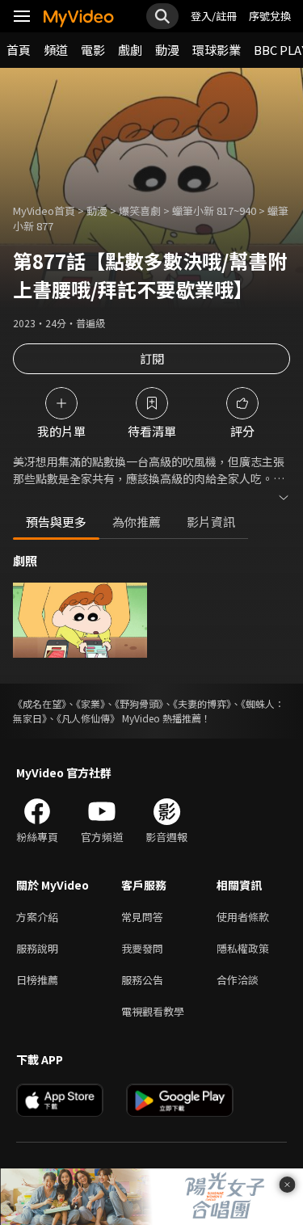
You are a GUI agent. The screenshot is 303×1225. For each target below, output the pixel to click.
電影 (93, 49)
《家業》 (90, 703)
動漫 (167, 49)
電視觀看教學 (152, 1011)
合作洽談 (238, 979)
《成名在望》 (39, 703)
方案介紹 (37, 916)
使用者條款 (243, 916)
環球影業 (216, 49)
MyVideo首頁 (44, 210)
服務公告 (142, 979)
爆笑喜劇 (140, 210)
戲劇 (130, 49)
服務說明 (37, 948)
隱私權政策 (243, 948)
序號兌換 (270, 15)
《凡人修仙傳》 (88, 718)
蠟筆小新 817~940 (214, 210)
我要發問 (142, 948)
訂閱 (152, 358)
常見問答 (142, 916)
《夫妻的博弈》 (202, 703)
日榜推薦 (37, 979)
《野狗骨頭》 (139, 703)
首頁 (18, 49)
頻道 (56, 49)
